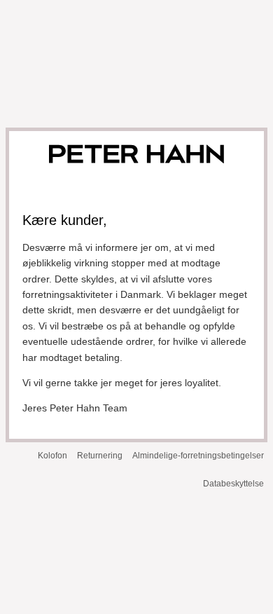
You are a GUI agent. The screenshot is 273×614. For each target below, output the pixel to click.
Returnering (99, 455)
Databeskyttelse (233, 484)
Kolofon (52, 455)
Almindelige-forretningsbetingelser (198, 455)
